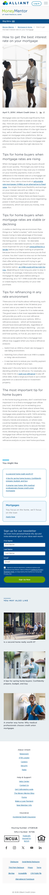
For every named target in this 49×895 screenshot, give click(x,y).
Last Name (8, 549)
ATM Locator (24, 758)
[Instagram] (15, 848)
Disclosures (14, 862)
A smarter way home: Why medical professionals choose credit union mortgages (20, 488)
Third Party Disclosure (16, 868)
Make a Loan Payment (24, 801)
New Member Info (24, 805)
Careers (24, 762)
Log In (37, 3)
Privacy (30, 868)
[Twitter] (24, 848)
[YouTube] (32, 848)
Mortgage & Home (25, 27)
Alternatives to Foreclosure (24, 879)
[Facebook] (7, 848)
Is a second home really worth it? (19, 474)
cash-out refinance (26, 374)
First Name (8, 541)
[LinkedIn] (41, 848)
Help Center (24, 781)
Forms (24, 797)
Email (6, 558)
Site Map (11, 873)
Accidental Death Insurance (24, 817)
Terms (39, 868)
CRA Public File (36, 873)
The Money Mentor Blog (24, 793)
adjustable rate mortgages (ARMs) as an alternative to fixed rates (24, 184)
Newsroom (24, 754)
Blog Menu (7, 21)
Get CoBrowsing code (24, 789)
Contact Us (24, 785)
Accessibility (22, 873)
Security (24, 766)
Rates (24, 770)
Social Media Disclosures (30, 862)
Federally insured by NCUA (26, 838)
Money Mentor (8, 27)
